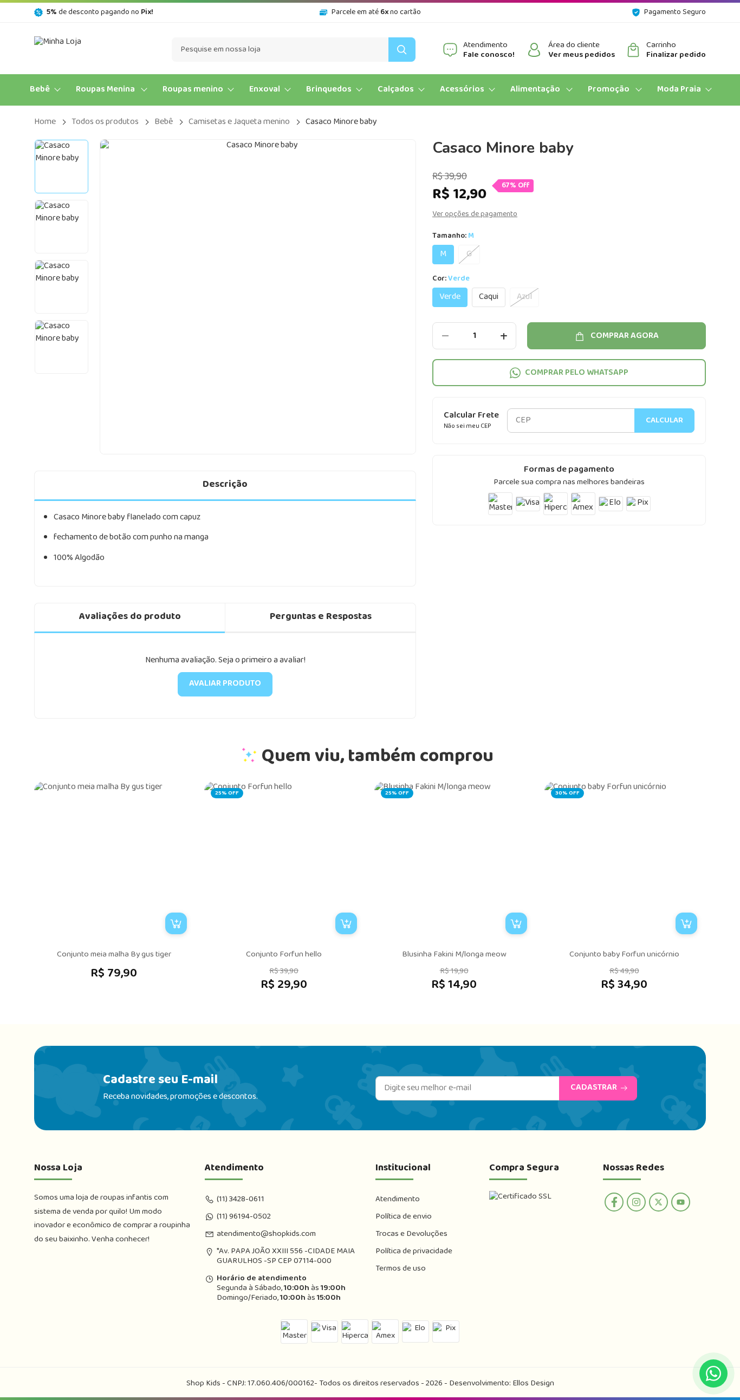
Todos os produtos (105, 122)
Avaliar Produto (225, 683)
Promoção (609, 89)
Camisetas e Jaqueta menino (239, 122)
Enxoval (264, 89)
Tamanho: (453, 237)
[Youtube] (680, 1202)
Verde (449, 297)
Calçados (396, 89)
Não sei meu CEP (467, 427)
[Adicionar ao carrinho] (176, 923)
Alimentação (536, 89)
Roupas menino (193, 89)
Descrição (225, 485)
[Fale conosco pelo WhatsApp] (713, 1373)
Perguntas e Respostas (321, 617)
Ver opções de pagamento (474, 214)
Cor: (451, 280)
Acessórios (462, 89)
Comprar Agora (624, 336)
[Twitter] (658, 1202)
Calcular (664, 421)
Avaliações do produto (130, 617)
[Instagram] (636, 1202)
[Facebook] (614, 1202)
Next (416, 297)
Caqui (488, 297)
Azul (524, 297)
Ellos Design (533, 1383)
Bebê (40, 89)
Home (45, 122)
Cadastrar (593, 1087)
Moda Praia (679, 89)
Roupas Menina (106, 89)
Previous (100, 297)
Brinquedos (329, 89)
